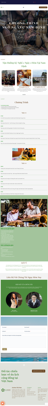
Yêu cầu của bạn (27, 331)
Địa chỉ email (26, 327)
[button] (23, 7)
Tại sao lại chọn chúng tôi (31, 394)
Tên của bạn (4, 327)
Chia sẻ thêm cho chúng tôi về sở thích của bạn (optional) (11, 335)
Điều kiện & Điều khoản (31, 391)
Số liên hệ (4, 331)
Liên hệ (28, 390)
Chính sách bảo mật (30, 393)
